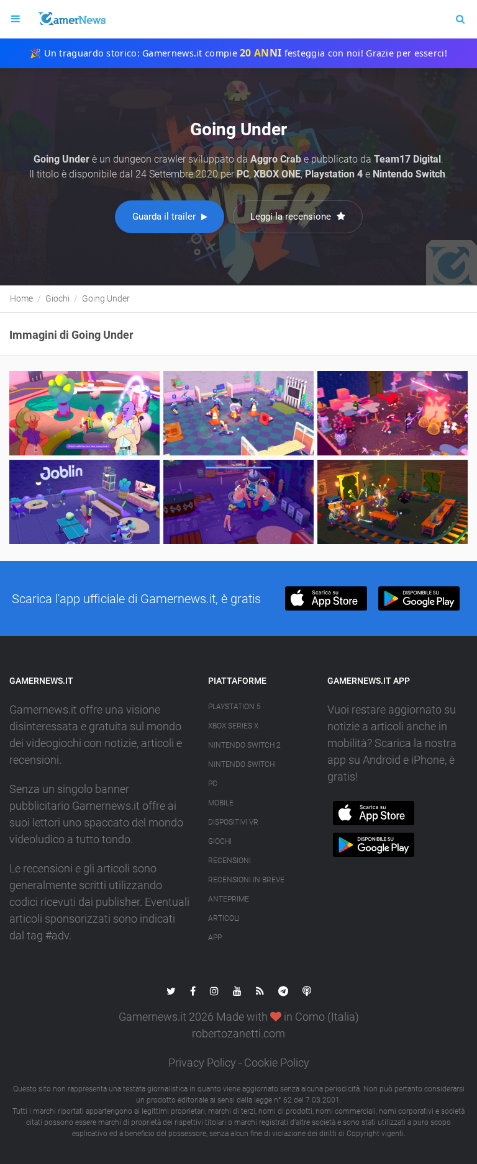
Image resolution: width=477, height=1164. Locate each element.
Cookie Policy (276, 1062)
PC (212, 783)
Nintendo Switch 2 (244, 745)
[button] (325, 598)
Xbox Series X (233, 726)
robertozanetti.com (238, 1033)
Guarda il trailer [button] (165, 216)
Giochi (220, 841)
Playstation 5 (234, 706)
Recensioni (229, 860)
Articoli (224, 918)
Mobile (221, 803)
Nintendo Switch (241, 764)
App (215, 937)
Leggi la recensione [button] (292, 216)
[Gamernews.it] (71, 19)
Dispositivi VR (233, 822)
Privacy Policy (202, 1062)
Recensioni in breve (246, 879)
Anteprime (228, 899)
